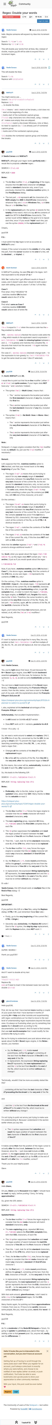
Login (16, 1392)
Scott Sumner (11, 268)
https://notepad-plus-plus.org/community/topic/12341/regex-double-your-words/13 (23, 803)
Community (25, 4)
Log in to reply (43, 21)
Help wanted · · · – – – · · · (12, 17)
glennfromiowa (12, 1001)
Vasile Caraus (11, 30)
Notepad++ (34, 1405)
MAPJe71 (9, 93)
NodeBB (24, 1409)
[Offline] (4, 30)
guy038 (9, 152)
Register (8, 1392)
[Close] (47, 1351)
